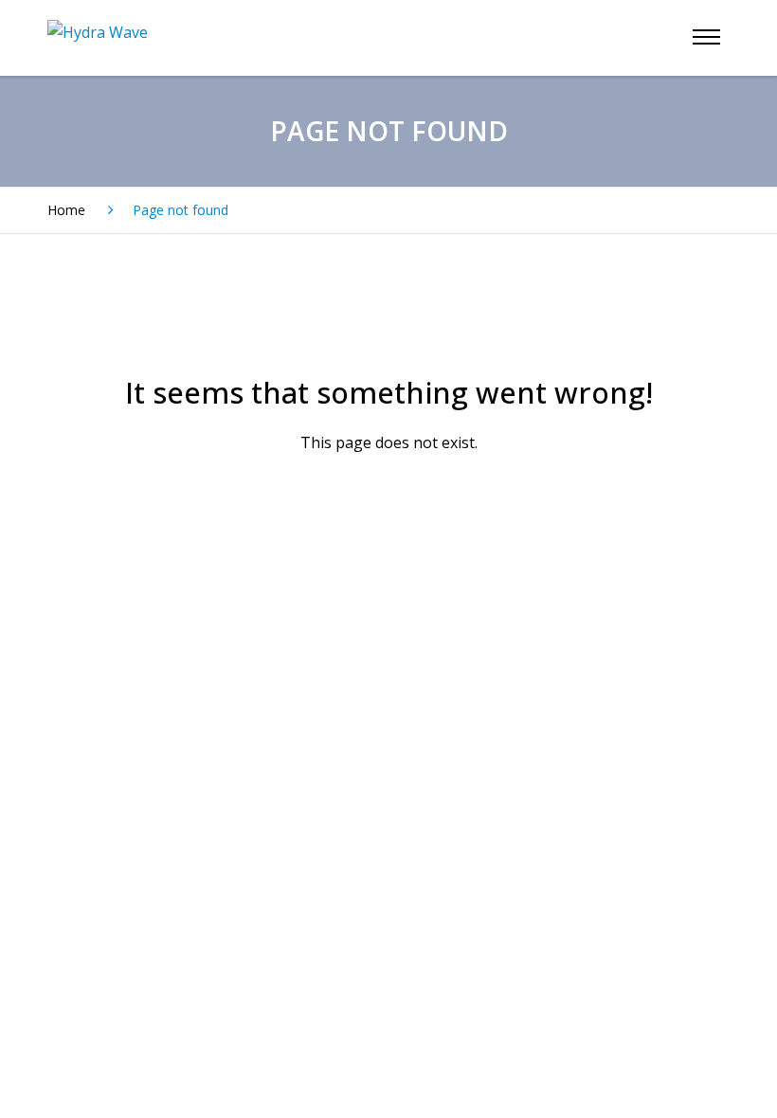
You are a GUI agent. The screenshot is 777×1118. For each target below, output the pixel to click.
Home (66, 210)
